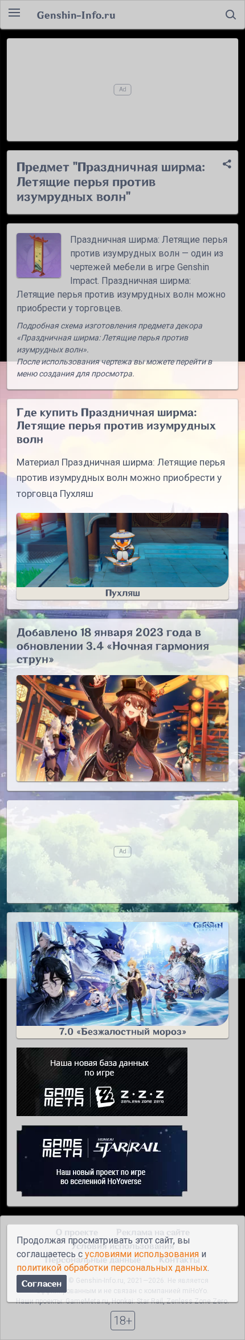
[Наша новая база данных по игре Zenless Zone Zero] (122, 1082)
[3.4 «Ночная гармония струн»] (122, 728)
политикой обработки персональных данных (112, 1267)
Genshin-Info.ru (76, 15)
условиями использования (142, 1254)
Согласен (42, 1284)
